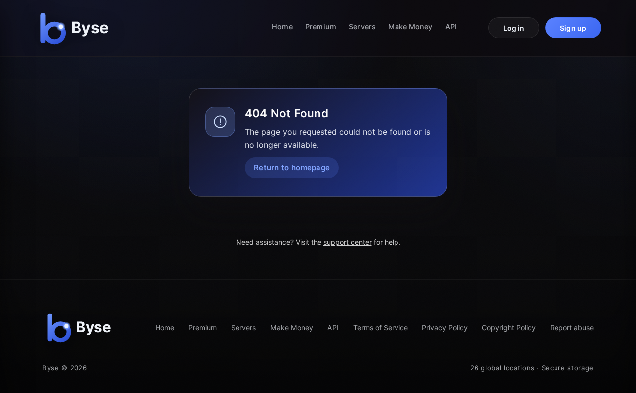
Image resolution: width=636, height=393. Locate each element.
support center (347, 242)
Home (282, 26)
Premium (320, 26)
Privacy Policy (445, 327)
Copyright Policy (509, 327)
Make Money (410, 26)
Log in (514, 28)
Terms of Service (380, 327)
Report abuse (572, 327)
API (451, 26)
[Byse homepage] (76, 28)
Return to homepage (292, 167)
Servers (362, 26)
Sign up (573, 28)
